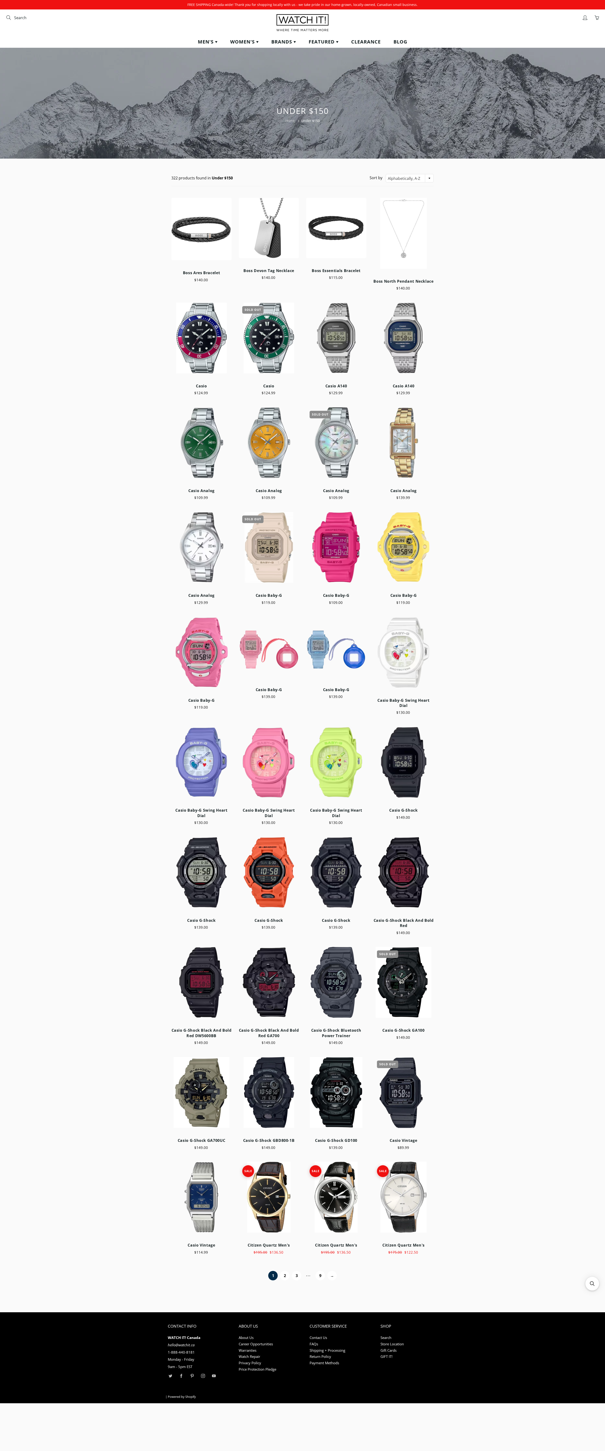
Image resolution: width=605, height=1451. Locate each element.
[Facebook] (181, 1376)
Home (290, 120)
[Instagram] (203, 1376)
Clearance (366, 42)
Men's (206, 42)
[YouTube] (214, 1376)
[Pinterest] (192, 1376)
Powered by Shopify (182, 1397)
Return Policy (320, 1356)
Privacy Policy (250, 1363)
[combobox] (34, 18)
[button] (592, 1284)
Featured (322, 42)
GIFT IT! (386, 1356)
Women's (243, 42)
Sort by (376, 177)
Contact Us (318, 1337)
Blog (400, 42)
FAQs (314, 1344)
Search (385, 1337)
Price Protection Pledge (257, 1369)
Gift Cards (388, 1350)
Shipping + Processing (327, 1350)
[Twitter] (170, 1376)
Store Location (392, 1344)
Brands (282, 42)
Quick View (201, 229)
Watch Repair (249, 1356)
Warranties (247, 1350)
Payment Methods (324, 1363)
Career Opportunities (256, 1344)
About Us (246, 1337)
